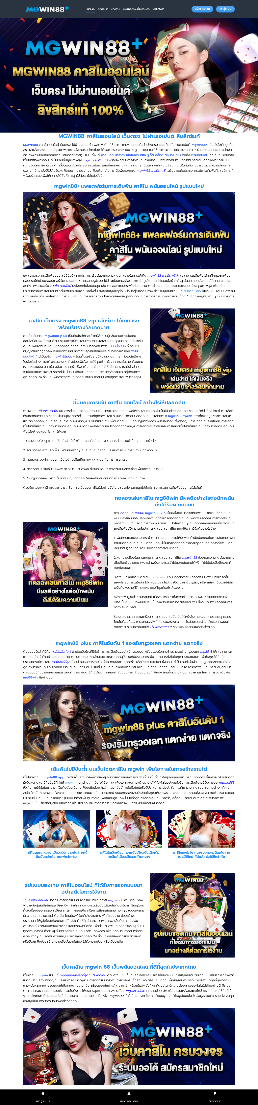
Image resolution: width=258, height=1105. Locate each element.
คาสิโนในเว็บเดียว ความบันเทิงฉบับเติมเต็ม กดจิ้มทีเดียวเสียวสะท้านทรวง (129, 854)
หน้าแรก (90, 9)
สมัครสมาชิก (192, 291)
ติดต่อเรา (103, 9)
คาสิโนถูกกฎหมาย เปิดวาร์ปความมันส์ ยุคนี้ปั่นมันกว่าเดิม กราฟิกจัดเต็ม (56, 854)
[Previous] (22, 841)
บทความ (115, 9)
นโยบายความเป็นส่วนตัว (136, 9)
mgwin (70, 782)
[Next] (236, 841)
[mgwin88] (51, 9)
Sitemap (158, 9)
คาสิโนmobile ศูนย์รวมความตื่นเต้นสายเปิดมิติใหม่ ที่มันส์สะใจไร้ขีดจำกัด (201, 854)
